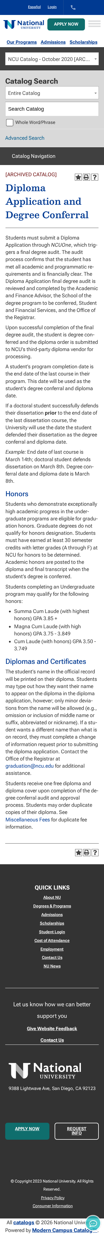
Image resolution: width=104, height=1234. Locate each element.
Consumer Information (53, 1206)
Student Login (52, 932)
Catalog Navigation (33, 156)
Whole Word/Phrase (35, 122)
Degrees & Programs (52, 906)
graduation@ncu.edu (29, 766)
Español (34, 7)
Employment (52, 949)
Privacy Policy (52, 1197)
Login (52, 7)
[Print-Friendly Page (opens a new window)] (86, 177)
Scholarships (83, 42)
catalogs (23, 1222)
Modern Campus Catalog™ (64, 1230)
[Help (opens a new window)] (94, 177)
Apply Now (66, 24)
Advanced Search (24, 138)
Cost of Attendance (52, 940)
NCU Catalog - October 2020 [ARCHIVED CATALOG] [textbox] (53, 59)
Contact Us (52, 957)
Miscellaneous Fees (27, 820)
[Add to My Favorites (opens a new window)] (78, 177)
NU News (52, 966)
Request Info (76, 1131)
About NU (52, 897)
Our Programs (22, 42)
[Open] (94, 24)
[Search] (92, 109)
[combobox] (52, 58)
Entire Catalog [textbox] (24, 93)
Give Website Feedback (52, 1028)
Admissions (53, 42)
